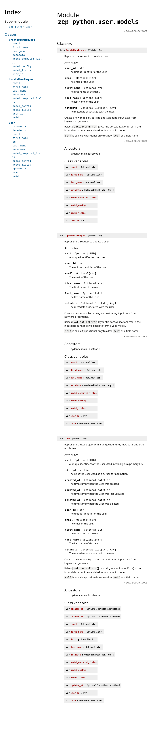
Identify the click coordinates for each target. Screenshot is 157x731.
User (12, 122)
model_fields (22, 70)
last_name (19, 51)
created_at (20, 126)
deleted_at (20, 130)
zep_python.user (20, 26)
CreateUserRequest (22, 39)
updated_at (20, 168)
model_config (22, 66)
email (16, 43)
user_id (18, 74)
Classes (11, 34)
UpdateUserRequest (22, 79)
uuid (16, 117)
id (14, 141)
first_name (20, 47)
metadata (19, 55)
